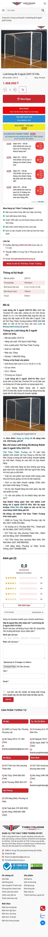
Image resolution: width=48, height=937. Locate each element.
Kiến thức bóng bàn (9, 907)
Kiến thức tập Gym (9, 910)
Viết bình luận (24, 605)
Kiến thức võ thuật (9, 917)
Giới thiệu (5, 879)
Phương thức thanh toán (11, 889)
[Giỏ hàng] (44, 3)
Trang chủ (6, 18)
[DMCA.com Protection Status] (36, 866)
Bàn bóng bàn (29, 889)
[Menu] (3, 10)
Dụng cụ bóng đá (17, 18)
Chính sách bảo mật (9, 898)
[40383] (22, 90)
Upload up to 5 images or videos (17, 662)
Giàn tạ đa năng (30, 882)
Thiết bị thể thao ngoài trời (34, 895)
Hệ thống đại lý (7, 882)
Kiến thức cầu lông (9, 914)
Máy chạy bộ (29, 892)
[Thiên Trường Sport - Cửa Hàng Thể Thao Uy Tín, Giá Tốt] (24, 3)
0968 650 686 (16, 507)
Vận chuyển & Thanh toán (12, 885)
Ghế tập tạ (28, 879)
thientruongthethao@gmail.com (17, 857)
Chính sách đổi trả (9, 895)
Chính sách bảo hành (10, 892)
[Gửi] (42, 10)
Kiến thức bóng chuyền (10, 921)
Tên (5, 671)
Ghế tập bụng (29, 885)
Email (6, 681)
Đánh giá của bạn (10, 635)
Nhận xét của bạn (11, 642)
